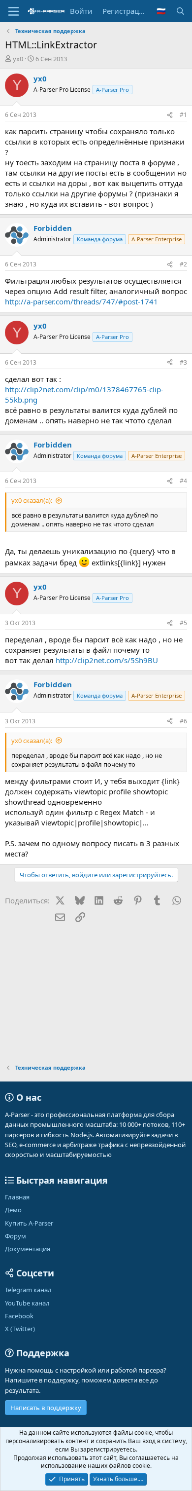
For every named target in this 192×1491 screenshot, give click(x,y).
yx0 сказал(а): (31, 500)
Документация (27, 1248)
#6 (183, 721)
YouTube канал (27, 1303)
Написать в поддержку (45, 1407)
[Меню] (13, 11)
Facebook (19, 1315)
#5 (183, 623)
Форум (15, 1235)
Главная (17, 1197)
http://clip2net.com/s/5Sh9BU (107, 660)
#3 (183, 362)
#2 (183, 264)
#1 (183, 115)
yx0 (18, 58)
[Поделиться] (169, 115)
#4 (183, 481)
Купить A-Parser (29, 1223)
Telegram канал (28, 1289)
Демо (13, 1209)
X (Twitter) (20, 1328)
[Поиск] (180, 11)
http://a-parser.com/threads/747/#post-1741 (81, 301)
